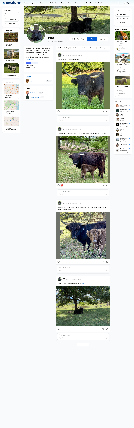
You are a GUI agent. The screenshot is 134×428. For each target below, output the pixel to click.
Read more (29, 59)
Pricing (77, 3)
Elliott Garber (34, 93)
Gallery (67, 48)
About (26, 3)
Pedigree (76, 48)
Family (28, 76)
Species (34, 3)
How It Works (87, 3)
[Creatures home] (12, 2)
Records (93, 48)
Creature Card (79, 39)
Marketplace (53, 3)
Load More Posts (83, 345)
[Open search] (119, 2)
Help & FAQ (98, 3)
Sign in (128, 3)
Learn (63, 3)
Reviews (85, 48)
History (102, 48)
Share (105, 39)
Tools (70, 3)
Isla (64, 54)
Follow (93, 39)
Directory (43, 3)
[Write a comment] (83, 117)
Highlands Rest (34, 97)
